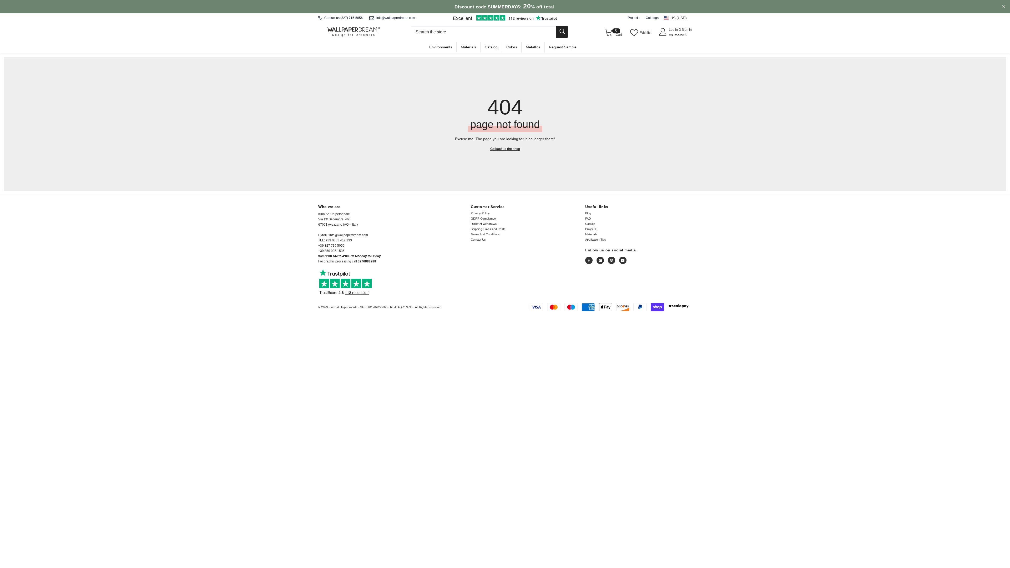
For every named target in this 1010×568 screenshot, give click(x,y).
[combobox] (483, 32)
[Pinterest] (611, 260)
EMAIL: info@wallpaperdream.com (343, 235)
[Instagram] (600, 260)
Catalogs (652, 18)
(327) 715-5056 (351, 18)
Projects (633, 18)
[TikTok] (623, 260)
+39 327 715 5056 (331, 245)
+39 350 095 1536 (331, 251)
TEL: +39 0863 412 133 (335, 240)
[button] (678, 18)
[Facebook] (589, 260)
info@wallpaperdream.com (395, 18)
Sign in (687, 30)
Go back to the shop (505, 149)
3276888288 (367, 261)
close (1004, 6)
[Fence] (489, 32)
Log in (674, 30)
